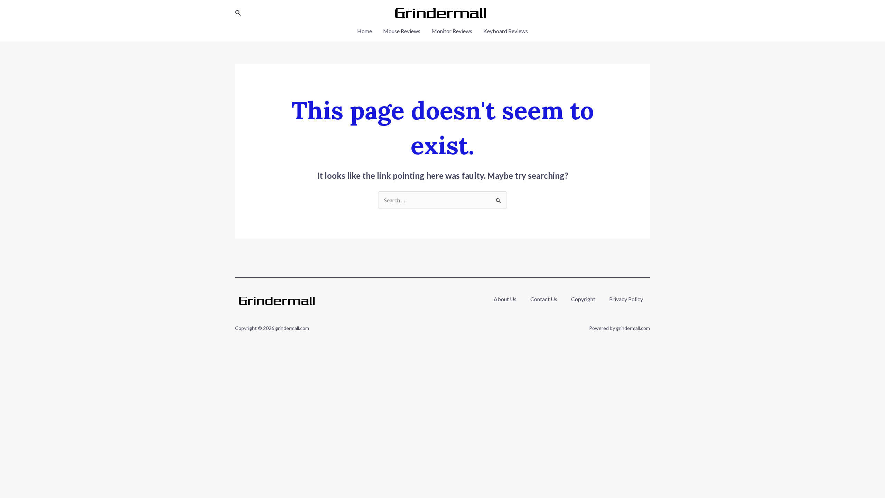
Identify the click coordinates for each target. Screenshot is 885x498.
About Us (505, 299)
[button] (238, 13)
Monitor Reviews (451, 31)
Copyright (583, 299)
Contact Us (543, 299)
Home (364, 31)
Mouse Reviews (401, 31)
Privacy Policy (626, 299)
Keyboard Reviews (505, 31)
